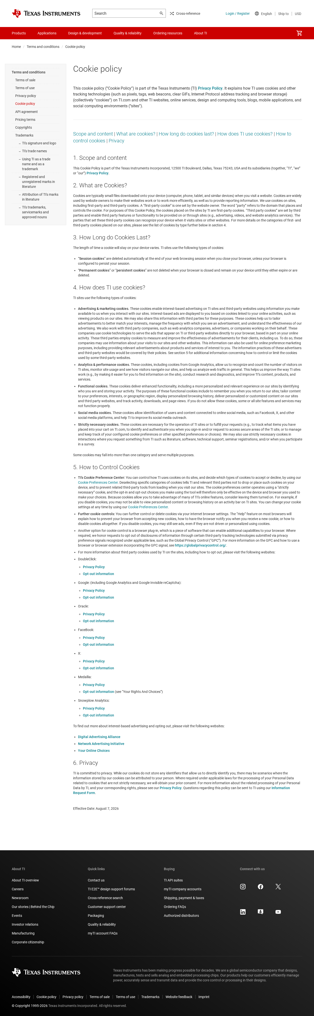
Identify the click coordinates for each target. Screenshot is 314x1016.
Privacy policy (25, 96)
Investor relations (25, 924)
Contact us (96, 880)
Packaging (96, 916)
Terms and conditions (43, 47)
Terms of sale (25, 80)
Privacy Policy (94, 567)
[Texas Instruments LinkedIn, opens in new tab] (243, 914)
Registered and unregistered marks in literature (38, 182)
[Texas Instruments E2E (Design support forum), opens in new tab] (260, 914)
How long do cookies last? (186, 134)
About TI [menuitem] (200, 33)
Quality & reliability (102, 924)
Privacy (116, 141)
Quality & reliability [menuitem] (128, 33)
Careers (18, 889)
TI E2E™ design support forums (111, 889)
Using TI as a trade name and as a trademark (36, 164)
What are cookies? (135, 134)
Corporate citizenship (28, 942)
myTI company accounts (182, 889)
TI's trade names (34, 151)
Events (17, 916)
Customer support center (107, 907)
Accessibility (21, 997)
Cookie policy (25, 104)
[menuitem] (299, 33)
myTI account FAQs (103, 933)
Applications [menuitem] (47, 33)
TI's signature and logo (39, 143)
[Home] (46, 13)
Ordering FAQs (175, 907)
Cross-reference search (105, 898)
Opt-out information (98, 574)
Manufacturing (23, 933)
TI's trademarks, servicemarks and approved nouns (35, 212)
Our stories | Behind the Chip (33, 907)
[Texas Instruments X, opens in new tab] (278, 888)
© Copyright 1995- (30, 1006)
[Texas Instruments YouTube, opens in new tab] (278, 914)
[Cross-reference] (222, 33)
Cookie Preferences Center (98, 482)
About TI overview (25, 880)
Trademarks (24, 135)
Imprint (203, 997)
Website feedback (179, 997)
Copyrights (23, 127)
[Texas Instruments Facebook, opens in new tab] (260, 888)
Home (16, 47)
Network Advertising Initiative (101, 744)
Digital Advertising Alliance (99, 737)
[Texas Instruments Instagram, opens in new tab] (243, 888)
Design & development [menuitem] (85, 33)
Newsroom (20, 898)
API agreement (26, 112)
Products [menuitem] (19, 33)
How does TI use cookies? (245, 134)
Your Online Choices (94, 751)
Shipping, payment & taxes (184, 898)
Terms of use (25, 88)
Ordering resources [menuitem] (167, 33)
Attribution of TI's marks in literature (40, 196)
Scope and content (93, 134)
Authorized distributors (181, 916)
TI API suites (173, 880)
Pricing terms (25, 120)
